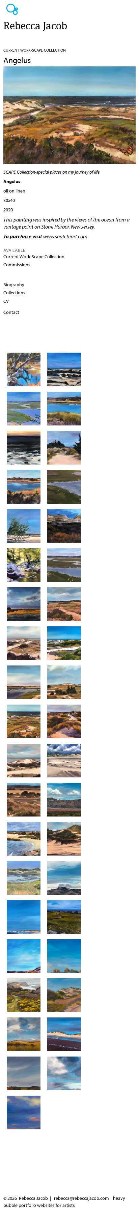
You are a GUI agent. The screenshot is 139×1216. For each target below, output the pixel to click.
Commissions (16, 265)
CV (6, 301)
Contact (11, 312)
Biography (13, 284)
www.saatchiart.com (65, 236)
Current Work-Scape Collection (34, 50)
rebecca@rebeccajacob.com (81, 1198)
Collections (14, 293)
